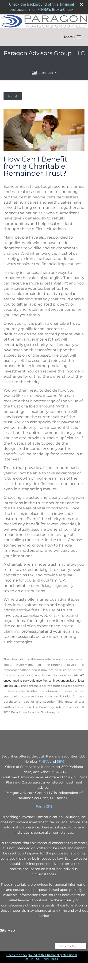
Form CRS (44, 806)
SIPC (61, 761)
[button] (72, 37)
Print (13, 96)
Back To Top (68, 946)
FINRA (43, 761)
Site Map (7, 930)
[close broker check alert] (81, 4)
